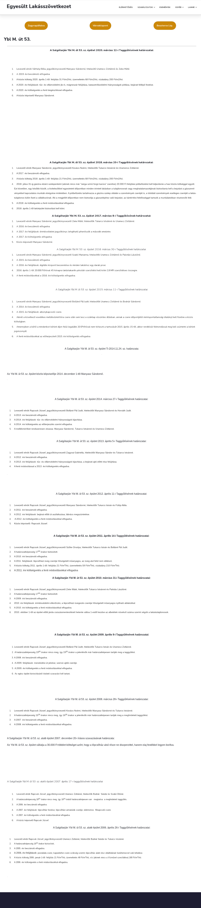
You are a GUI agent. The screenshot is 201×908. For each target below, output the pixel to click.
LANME (191, 7)
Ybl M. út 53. (17, 39)
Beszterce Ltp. (165, 25)
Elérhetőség (126, 7)
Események (164, 7)
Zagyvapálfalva (36, 25)
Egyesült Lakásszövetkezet (39, 6)
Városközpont (100, 25)
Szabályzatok (145, 7)
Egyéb (178, 7)
